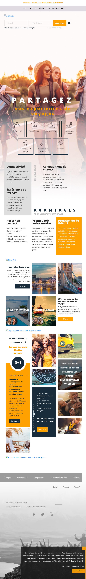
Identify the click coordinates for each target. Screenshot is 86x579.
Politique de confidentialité (35, 507)
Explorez (22, 286)
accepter (78, 571)
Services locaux (51, 131)
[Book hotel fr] (25, 457)
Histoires (42, 429)
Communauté (22, 478)
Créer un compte (29, 28)
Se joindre (15, 421)
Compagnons (39, 478)
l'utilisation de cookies (76, 561)
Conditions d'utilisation (14, 507)
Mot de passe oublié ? (12, 28)
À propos (7, 478)
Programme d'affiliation (58, 478)
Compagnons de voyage (26, 150)
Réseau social (17, 131)
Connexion (59, 23)
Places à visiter (34, 131)
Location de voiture (55, 8)
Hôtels (32, 8)
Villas (41, 8)
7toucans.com (20, 502)
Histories (60, 149)
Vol (24, 8)
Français (66, 487)
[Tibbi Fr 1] (11, 260)
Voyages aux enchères (43, 150)
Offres (65, 319)
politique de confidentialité (52, 561)
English (55, 487)
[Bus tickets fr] (23, 330)
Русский (77, 487)
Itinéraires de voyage (69, 132)
